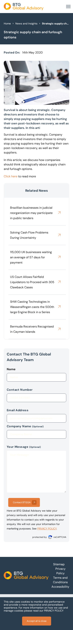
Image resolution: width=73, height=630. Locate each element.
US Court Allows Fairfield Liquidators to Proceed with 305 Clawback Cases (32, 282)
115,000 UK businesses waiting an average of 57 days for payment (31, 257)
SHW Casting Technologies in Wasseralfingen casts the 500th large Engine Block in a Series (32, 307)
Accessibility (60, 587)
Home (7, 23)
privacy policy (47, 528)
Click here (10, 176)
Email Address (17, 410)
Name (11, 369)
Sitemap (59, 564)
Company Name (25, 426)
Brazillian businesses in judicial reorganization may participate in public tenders (31, 213)
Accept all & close (36, 621)
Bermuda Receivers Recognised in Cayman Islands (32, 329)
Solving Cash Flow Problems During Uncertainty (29, 235)
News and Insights (26, 23)
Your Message (24, 447)
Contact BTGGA (22, 502)
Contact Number (20, 390)
